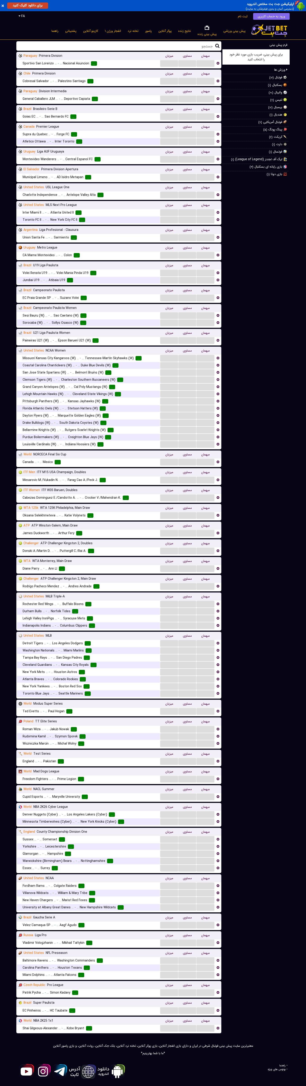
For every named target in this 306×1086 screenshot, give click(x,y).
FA (22, 16)
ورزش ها (280, 69)
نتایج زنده (184, 30)
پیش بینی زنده (207, 34)
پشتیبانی (70, 30)
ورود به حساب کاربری (271, 16)
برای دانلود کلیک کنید (28, 5)
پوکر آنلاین (165, 30)
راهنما (55, 30)
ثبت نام (243, 16)
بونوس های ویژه (277, 1069)
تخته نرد (133, 30)
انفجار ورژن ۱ (113, 30)
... (169, 63)
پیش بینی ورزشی (234, 30)
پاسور (148, 30)
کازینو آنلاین (90, 30)
